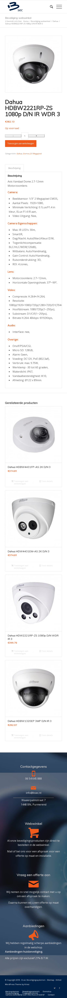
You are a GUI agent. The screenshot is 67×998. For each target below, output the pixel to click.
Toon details (47, 481)
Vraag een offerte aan (33, 875)
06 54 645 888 (33, 778)
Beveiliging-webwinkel (18, 17)
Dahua (19, 153)
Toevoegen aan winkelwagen (20, 143)
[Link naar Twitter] (54, 988)
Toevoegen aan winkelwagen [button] (20, 482)
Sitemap (50, 980)
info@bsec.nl (33, 793)
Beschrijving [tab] (14, 168)
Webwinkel (33, 824)
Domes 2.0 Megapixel (32, 153)
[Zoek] (50, 6)
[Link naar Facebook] (59, 988)
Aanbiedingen (33, 926)
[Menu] (57, 6)
